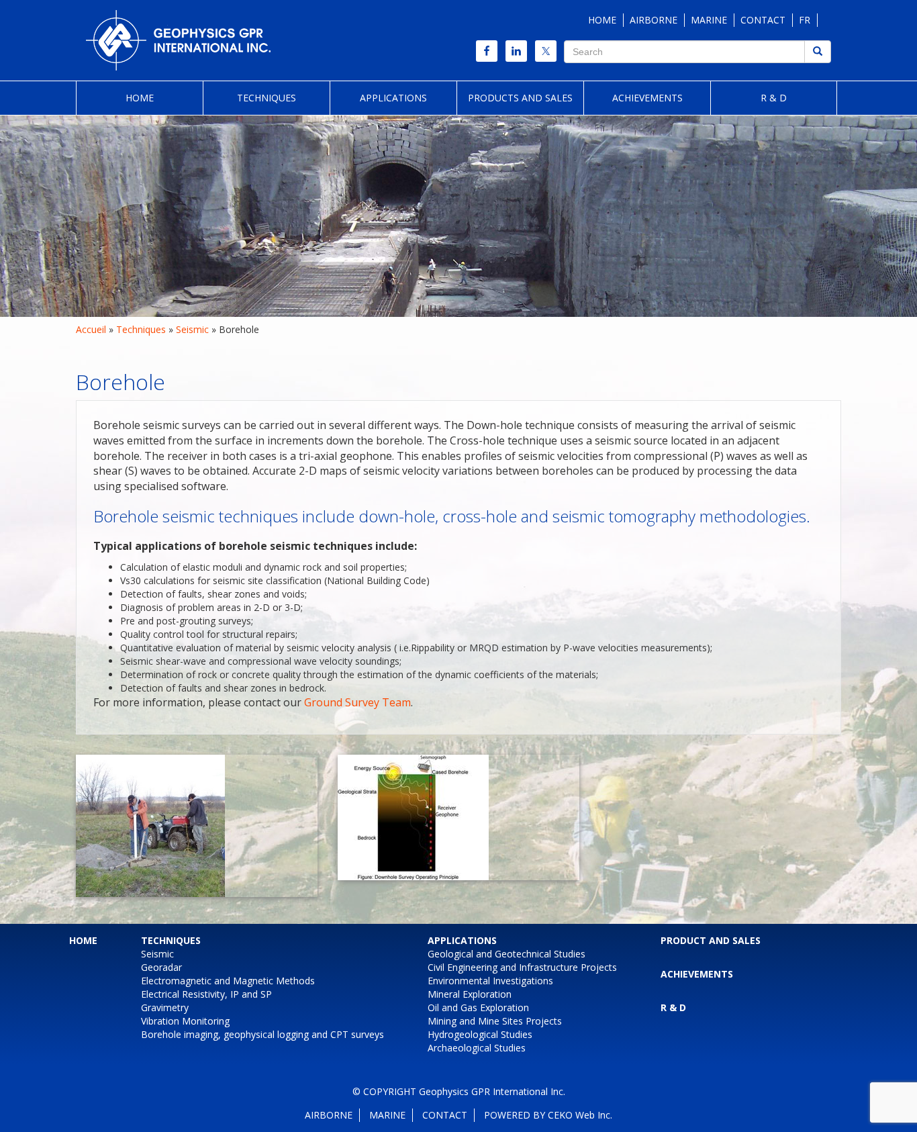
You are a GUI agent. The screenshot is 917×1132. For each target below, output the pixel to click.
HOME (602, 19)
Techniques (266, 97)
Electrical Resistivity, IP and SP (206, 994)
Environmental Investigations (490, 980)
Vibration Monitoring (185, 1021)
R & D (774, 97)
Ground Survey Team (357, 702)
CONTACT (762, 19)
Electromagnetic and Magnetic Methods (228, 980)
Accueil (91, 329)
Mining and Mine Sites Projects (495, 1021)
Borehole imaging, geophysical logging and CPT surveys (262, 1034)
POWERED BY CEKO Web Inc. (548, 1115)
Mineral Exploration (470, 994)
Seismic (192, 329)
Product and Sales (711, 940)
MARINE (709, 19)
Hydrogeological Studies (480, 1034)
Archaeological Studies (477, 1047)
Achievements (647, 97)
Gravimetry (165, 1007)
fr (804, 19)
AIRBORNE (653, 19)
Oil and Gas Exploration (478, 1007)
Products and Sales (520, 97)
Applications (393, 97)
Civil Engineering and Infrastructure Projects (522, 967)
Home (140, 97)
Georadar (161, 967)
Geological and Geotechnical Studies (506, 953)
